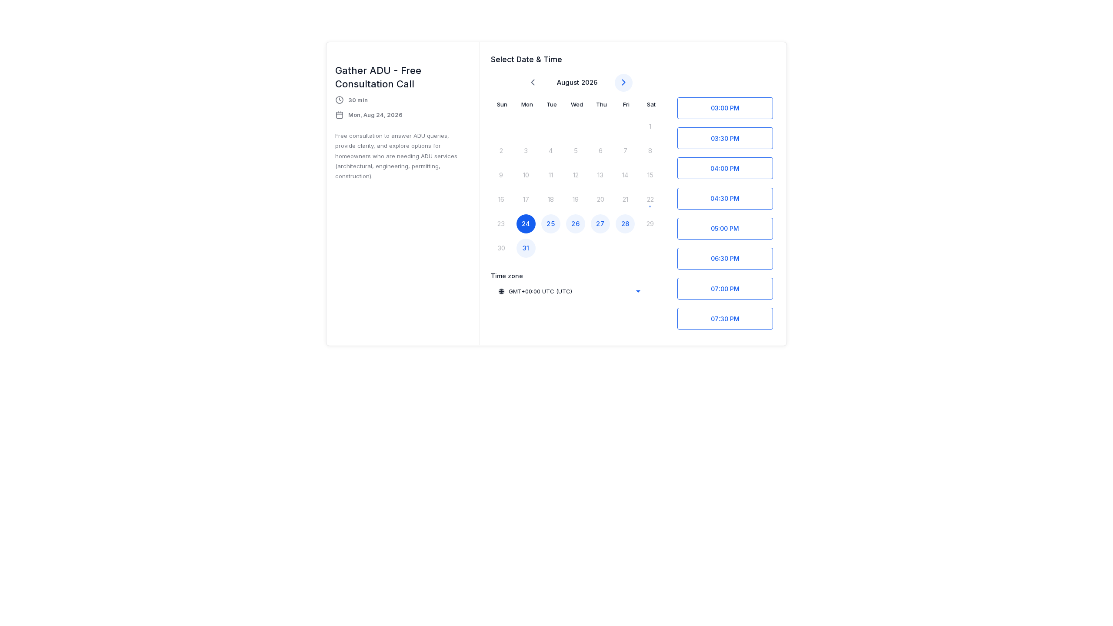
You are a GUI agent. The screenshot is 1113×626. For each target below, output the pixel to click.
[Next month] (624, 83)
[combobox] (569, 291)
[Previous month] (533, 83)
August (568, 82)
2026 (589, 82)
